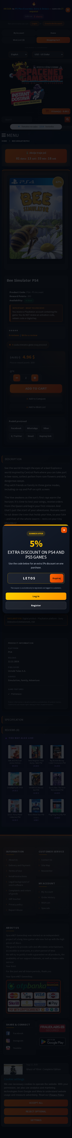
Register (36, 605)
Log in (36, 596)
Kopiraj (57, 578)
